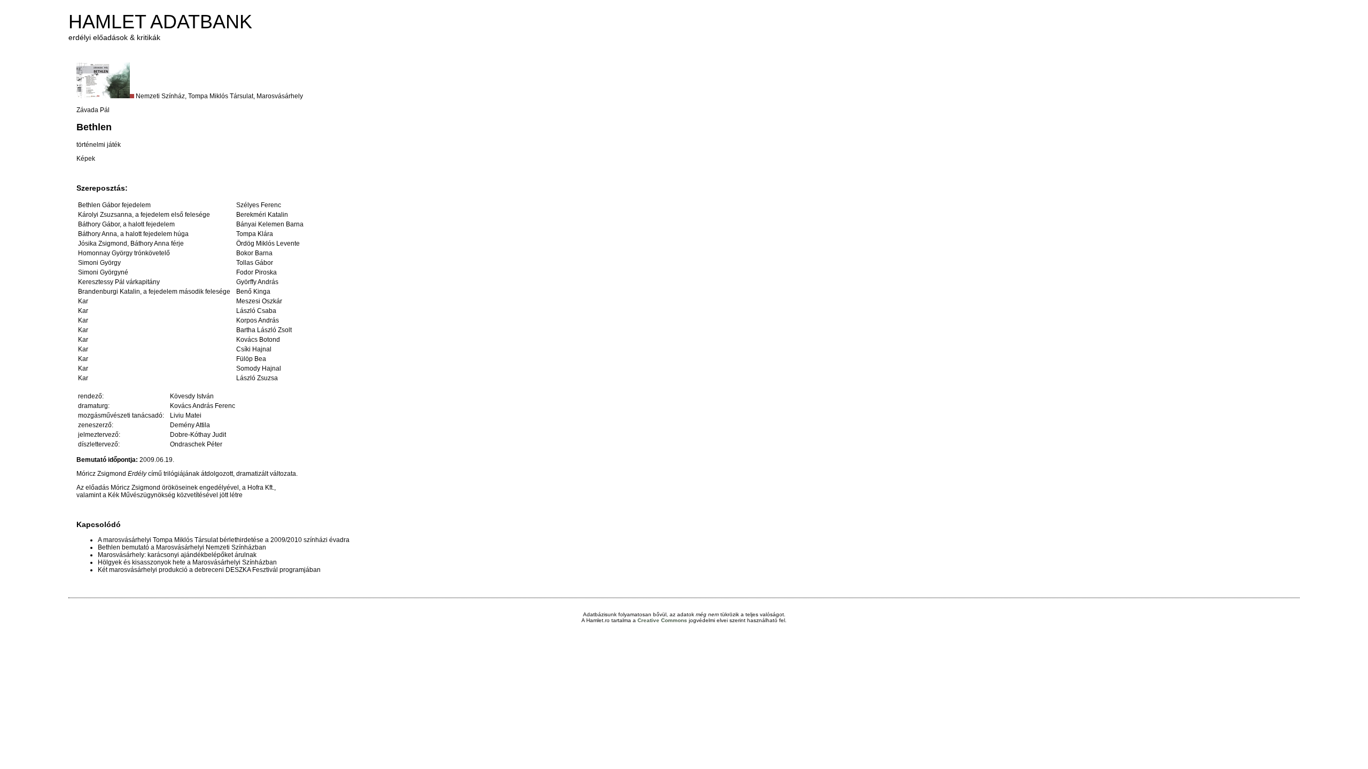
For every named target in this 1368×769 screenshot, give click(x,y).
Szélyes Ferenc (258, 205)
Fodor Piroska (256, 272)
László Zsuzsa (257, 378)
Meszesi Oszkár (259, 301)
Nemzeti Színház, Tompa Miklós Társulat (194, 96)
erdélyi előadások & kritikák (114, 37)
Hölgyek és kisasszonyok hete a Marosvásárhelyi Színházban (187, 562)
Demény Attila (190, 425)
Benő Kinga (253, 291)
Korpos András (257, 320)
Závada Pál (93, 110)
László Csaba (256, 311)
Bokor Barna (254, 253)
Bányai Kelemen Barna (270, 224)
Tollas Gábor (254, 262)
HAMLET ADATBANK (160, 22)
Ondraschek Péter (196, 444)
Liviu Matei (185, 415)
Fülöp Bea (251, 359)
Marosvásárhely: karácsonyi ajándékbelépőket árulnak (177, 555)
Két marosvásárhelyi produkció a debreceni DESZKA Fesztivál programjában (209, 570)
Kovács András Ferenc (202, 406)
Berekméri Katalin (262, 214)
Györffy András (257, 282)
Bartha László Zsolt (264, 330)
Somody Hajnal (258, 368)
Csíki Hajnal (253, 349)
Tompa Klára (254, 234)
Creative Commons (662, 620)
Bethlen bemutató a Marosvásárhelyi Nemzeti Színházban (182, 547)
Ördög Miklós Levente (268, 243)
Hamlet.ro (598, 620)
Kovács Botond (258, 339)
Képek (85, 158)
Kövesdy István (192, 396)
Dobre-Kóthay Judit (198, 434)
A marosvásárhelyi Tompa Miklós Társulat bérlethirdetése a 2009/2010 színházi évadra (223, 540)
